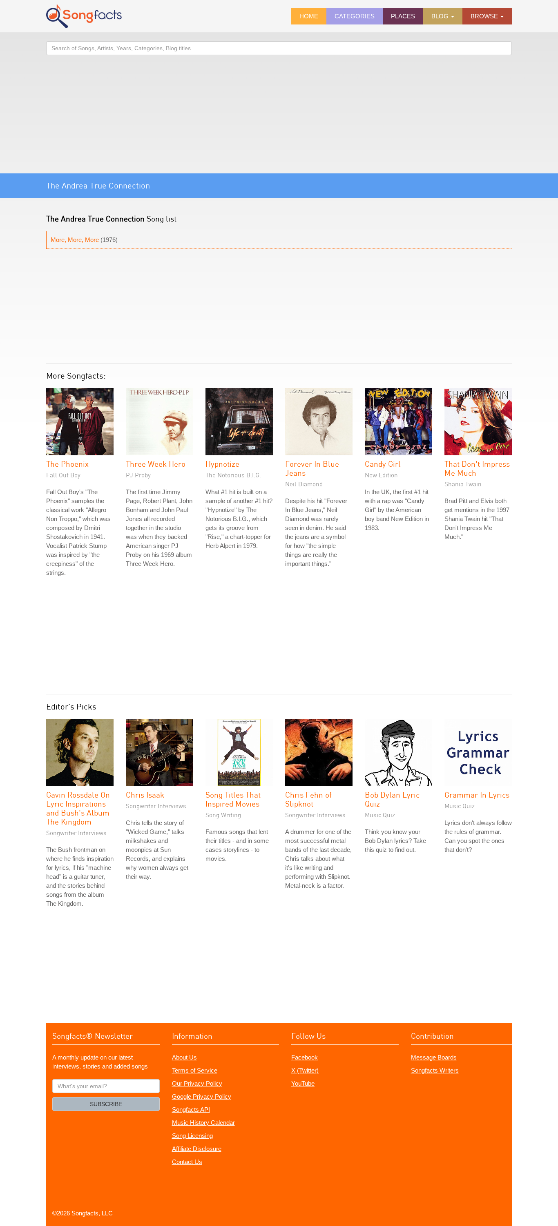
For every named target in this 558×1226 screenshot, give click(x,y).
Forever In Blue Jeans (312, 468)
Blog (440, 16)
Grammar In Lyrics (476, 794)
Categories (355, 16)
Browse (485, 16)
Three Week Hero (155, 463)
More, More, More (75, 239)
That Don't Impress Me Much (477, 468)
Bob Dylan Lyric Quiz (392, 799)
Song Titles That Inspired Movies (233, 799)
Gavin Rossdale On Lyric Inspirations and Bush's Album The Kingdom (78, 808)
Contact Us (187, 1161)
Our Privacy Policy (197, 1083)
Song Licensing (192, 1135)
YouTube (303, 1083)
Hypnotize (222, 463)
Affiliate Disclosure (196, 1148)
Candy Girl (383, 463)
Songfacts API (191, 1109)
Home (308, 16)
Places (403, 16)
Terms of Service (194, 1070)
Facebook (304, 1057)
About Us (184, 1057)
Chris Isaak (145, 794)
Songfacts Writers (435, 1070)
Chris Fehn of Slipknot (308, 799)
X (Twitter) (305, 1070)
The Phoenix (67, 463)
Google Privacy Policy (201, 1096)
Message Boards (434, 1057)
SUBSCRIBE (106, 1104)
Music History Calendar (203, 1122)
